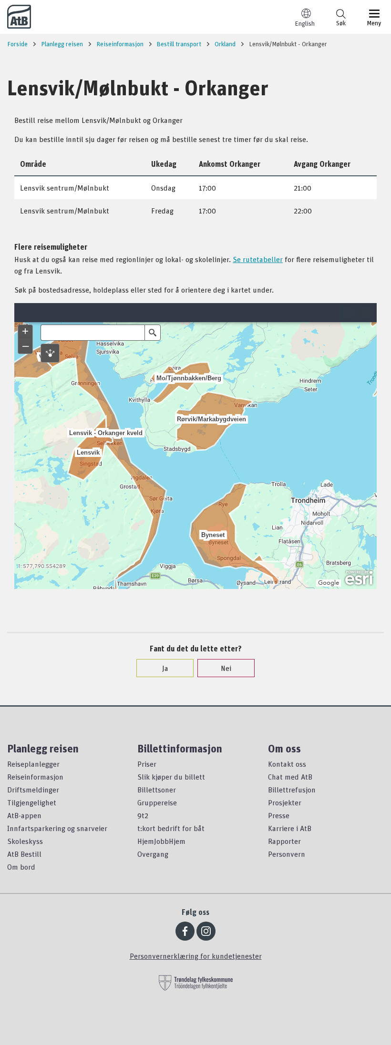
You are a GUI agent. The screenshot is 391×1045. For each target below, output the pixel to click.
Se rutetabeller (258, 259)
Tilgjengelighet (31, 802)
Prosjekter (284, 802)
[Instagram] (206, 931)
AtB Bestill (24, 854)
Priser (146, 764)
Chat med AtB (290, 776)
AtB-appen (24, 815)
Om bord (21, 867)
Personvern (286, 854)
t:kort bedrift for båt (171, 828)
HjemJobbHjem (161, 841)
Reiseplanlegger (33, 764)
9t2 (142, 815)
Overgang (152, 854)
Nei (226, 668)
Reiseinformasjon (35, 776)
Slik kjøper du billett (171, 776)
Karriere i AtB (289, 828)
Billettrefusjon (292, 789)
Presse (278, 815)
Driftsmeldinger (33, 789)
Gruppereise (157, 802)
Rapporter (284, 841)
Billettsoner (156, 789)
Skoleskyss (25, 841)
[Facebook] (185, 931)
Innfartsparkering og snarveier (57, 828)
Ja (165, 668)
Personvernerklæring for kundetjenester (196, 956)
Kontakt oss (287, 764)
